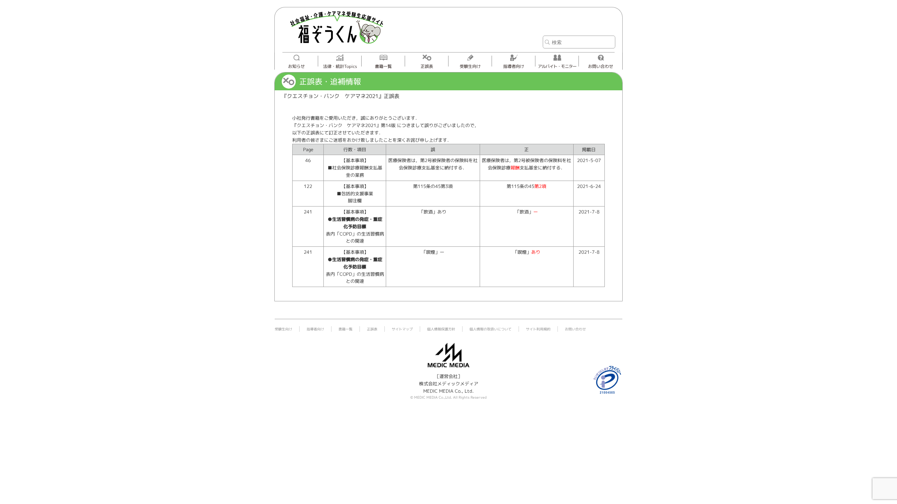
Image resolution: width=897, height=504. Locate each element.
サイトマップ (402, 329)
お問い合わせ (600, 66)
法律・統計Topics (340, 66)
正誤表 (426, 66)
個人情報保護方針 (441, 329)
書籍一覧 (383, 66)
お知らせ (296, 66)
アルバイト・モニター (557, 66)
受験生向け (470, 66)
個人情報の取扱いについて (491, 329)
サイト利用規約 (538, 329)
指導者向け (513, 66)
